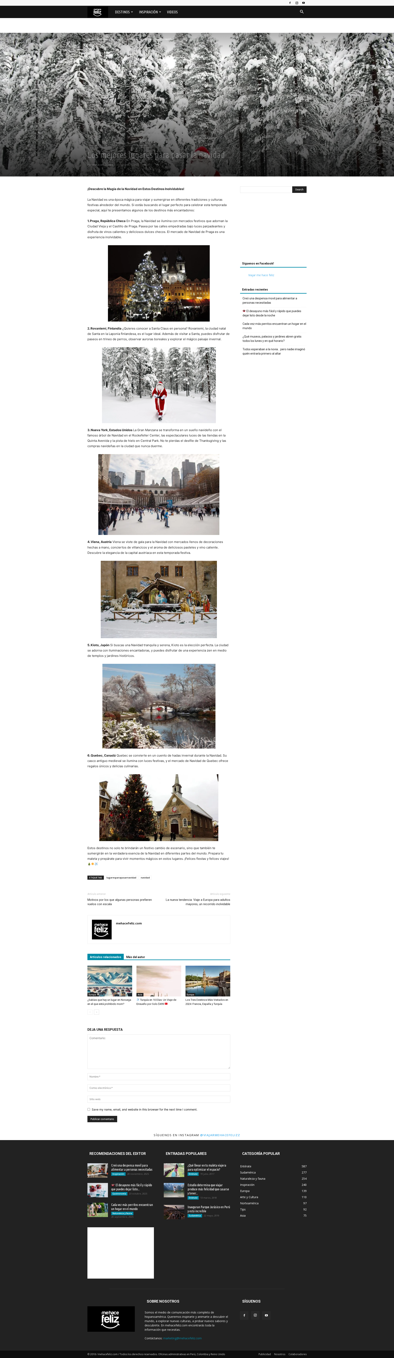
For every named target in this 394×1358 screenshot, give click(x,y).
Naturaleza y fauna (122, 1213)
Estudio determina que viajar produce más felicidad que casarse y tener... (208, 1189)
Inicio (90, 39)
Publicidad (265, 1354)
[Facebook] (290, 3)
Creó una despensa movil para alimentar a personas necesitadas (270, 300)
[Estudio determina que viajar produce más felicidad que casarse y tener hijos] (174, 1190)
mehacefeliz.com (102, 164)
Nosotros (279, 1354)
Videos (172, 12)
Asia (140, 994)
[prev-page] (90, 1012)
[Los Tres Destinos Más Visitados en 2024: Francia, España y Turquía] (208, 981)
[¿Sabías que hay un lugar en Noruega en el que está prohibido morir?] (109, 981)
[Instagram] (297, 3)
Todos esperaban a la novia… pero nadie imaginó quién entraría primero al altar (274, 351)
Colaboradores (298, 1354)
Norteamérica (143, 145)
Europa (116, 39)
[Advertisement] (273, 228)
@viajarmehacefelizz (220, 1135)
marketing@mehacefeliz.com (182, 1338)
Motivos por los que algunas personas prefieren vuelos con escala (119, 902)
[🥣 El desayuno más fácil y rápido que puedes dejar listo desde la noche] (97, 1190)
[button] (302, 12)
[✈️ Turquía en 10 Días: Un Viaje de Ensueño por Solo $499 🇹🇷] (158, 981)
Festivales (129, 145)
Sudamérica (195, 1215)
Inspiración (148, 12)
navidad (145, 877)
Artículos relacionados (105, 957)
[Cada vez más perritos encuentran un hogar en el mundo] (97, 1210)
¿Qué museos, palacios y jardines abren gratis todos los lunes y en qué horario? (272, 338)
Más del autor (135, 957)
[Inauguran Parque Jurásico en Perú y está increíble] (174, 1212)
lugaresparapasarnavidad (121, 877)
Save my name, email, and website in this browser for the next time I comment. (144, 1109)
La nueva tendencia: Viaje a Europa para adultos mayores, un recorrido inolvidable (198, 902)
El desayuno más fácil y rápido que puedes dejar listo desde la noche (272, 313)
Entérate (193, 1174)
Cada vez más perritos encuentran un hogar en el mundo (274, 326)
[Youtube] (303, 3)
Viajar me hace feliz (261, 275)
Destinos (122, 12)
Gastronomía (119, 1193)
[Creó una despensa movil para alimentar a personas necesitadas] (97, 1170)
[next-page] (96, 1012)
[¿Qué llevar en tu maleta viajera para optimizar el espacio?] (174, 1170)
